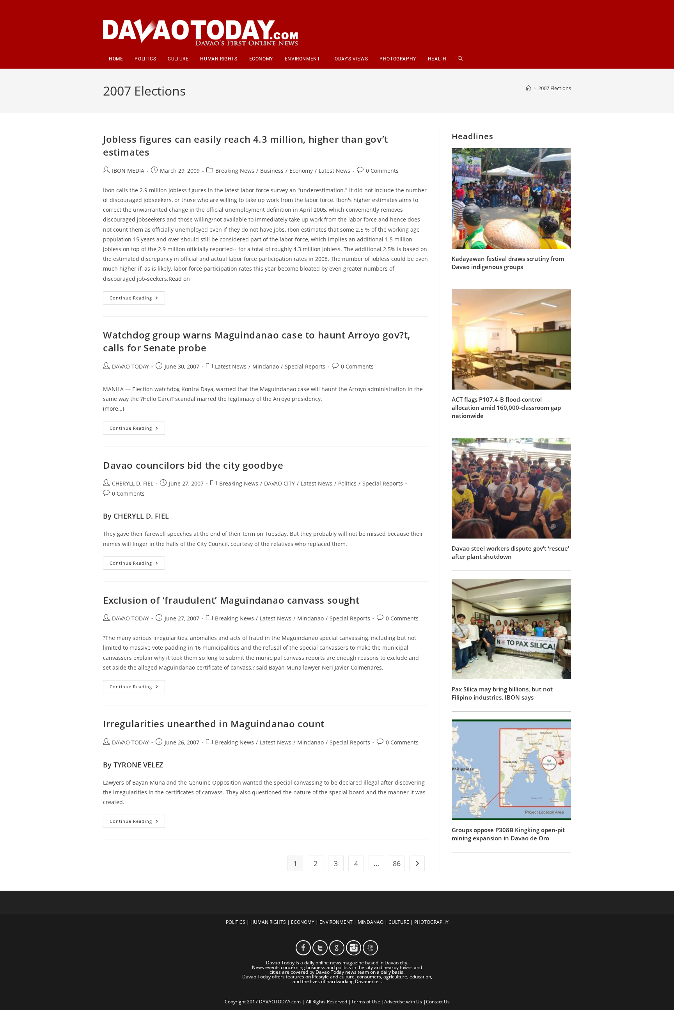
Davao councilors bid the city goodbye (193, 465)
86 (397, 863)
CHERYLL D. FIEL (132, 483)
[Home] (528, 88)
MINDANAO (370, 922)
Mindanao (265, 366)
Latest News (334, 170)
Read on (179, 278)
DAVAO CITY (279, 483)
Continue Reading (137, 299)
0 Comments (382, 170)
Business (272, 170)
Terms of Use (365, 1001)
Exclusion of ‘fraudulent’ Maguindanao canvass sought (231, 600)
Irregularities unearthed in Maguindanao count (214, 723)
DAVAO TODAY (130, 366)
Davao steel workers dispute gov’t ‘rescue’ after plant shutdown (510, 552)
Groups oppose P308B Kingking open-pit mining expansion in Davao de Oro (508, 834)
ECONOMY (302, 922)
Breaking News (234, 170)
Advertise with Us (403, 1001)
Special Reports (305, 366)
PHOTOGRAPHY (431, 922)
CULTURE (398, 922)
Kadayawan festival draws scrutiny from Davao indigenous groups (508, 263)
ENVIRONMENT (336, 922)
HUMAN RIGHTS (268, 922)
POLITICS (235, 922)
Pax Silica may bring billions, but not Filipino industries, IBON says (502, 693)
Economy (301, 170)
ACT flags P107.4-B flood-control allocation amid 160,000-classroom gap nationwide (506, 407)
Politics (347, 483)
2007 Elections (554, 88)
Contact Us (438, 1001)
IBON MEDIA (128, 170)
